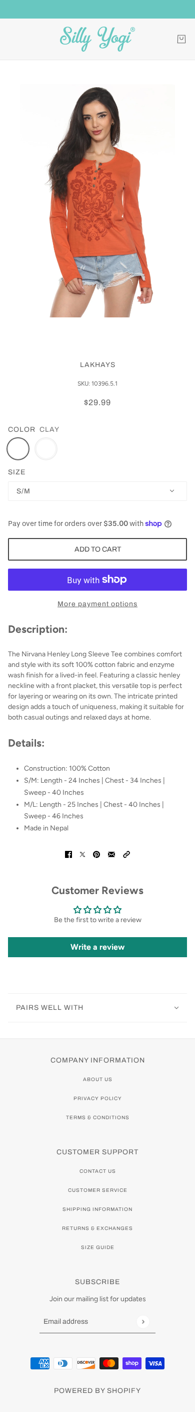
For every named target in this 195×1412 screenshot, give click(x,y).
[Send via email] (111, 853)
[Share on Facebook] (68, 853)
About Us (97, 1079)
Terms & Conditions (98, 1117)
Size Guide (97, 1247)
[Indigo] (46, 449)
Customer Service (98, 1190)
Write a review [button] (97, 947)
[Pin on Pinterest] (96, 853)
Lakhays (98, 365)
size (17, 472)
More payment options (98, 604)
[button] (126, 853)
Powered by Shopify (97, 1390)
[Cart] (181, 39)
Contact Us (98, 1171)
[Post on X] (82, 853)
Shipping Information (97, 1209)
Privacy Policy (98, 1098)
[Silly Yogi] (97, 39)
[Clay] (18, 449)
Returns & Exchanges (97, 1228)
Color (22, 429)
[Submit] (143, 1321)
